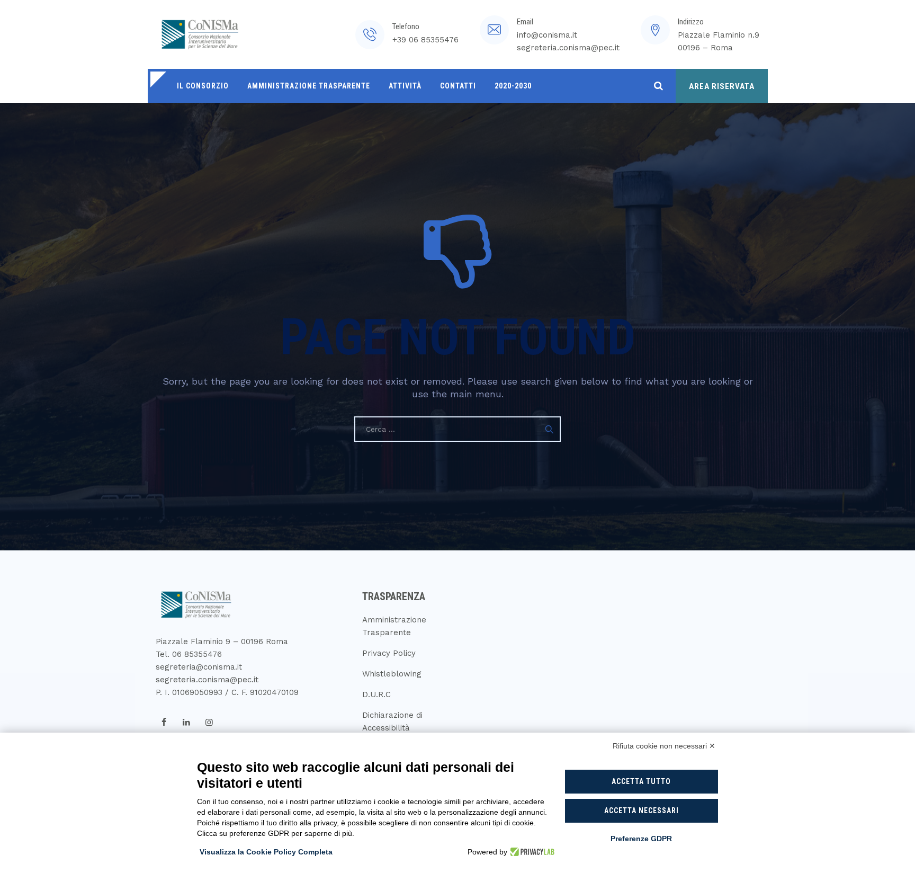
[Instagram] (209, 722)
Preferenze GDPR (641, 838)
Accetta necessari (641, 810)
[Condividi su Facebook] (164, 722)
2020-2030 (513, 86)
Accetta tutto (641, 781)
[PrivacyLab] (530, 852)
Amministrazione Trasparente (308, 86)
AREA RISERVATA (722, 86)
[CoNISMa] (198, 34)
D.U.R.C (376, 694)
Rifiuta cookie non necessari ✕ (664, 746)
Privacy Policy (389, 653)
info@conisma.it (547, 35)
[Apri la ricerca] (658, 85)
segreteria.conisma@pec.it (568, 47)
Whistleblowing (391, 674)
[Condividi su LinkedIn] (186, 722)
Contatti (458, 86)
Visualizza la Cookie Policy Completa (266, 852)
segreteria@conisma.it (199, 667)
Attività (405, 86)
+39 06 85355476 (425, 39)
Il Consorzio (203, 86)
